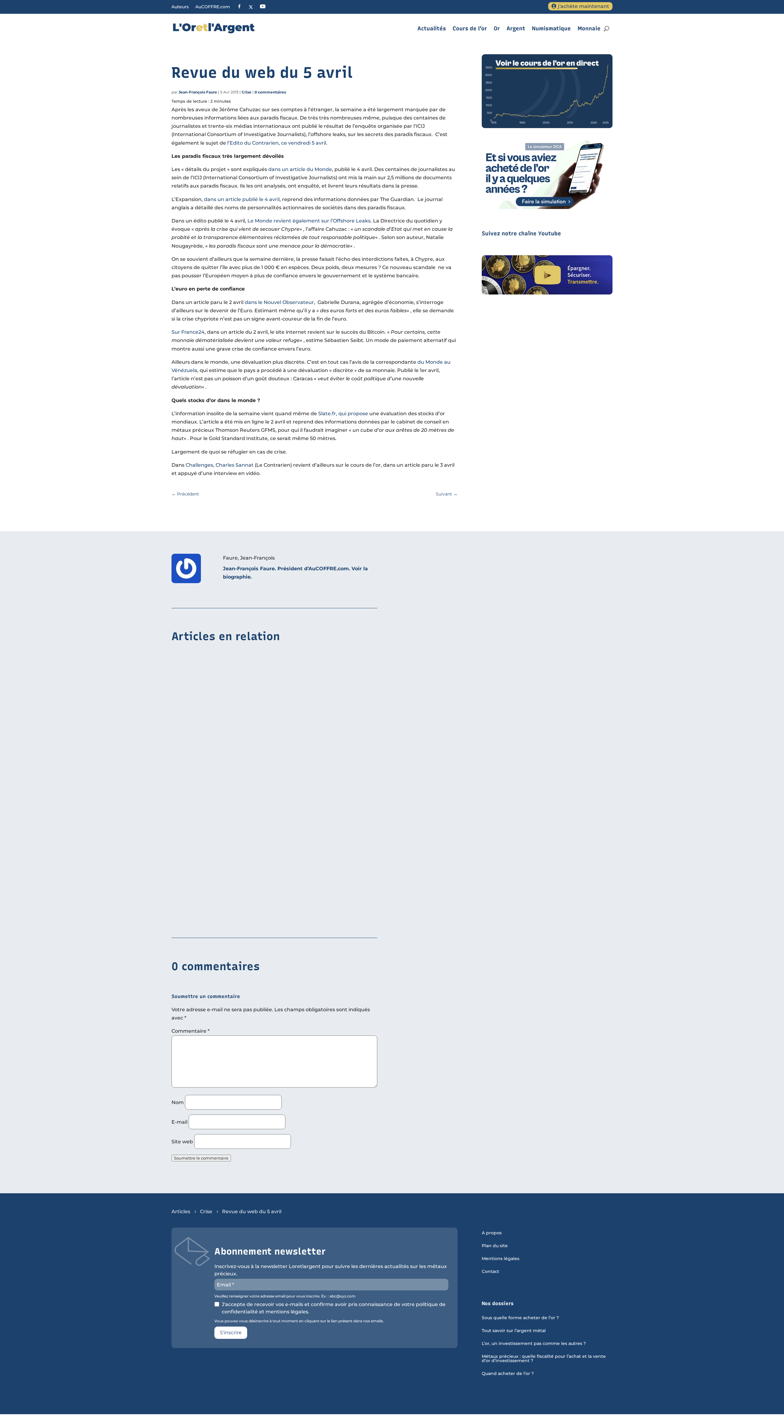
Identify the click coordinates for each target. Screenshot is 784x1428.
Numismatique (551, 28)
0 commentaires (270, 92)
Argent (516, 28)
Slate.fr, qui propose (343, 413)
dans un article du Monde (300, 169)
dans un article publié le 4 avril (242, 199)
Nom (178, 1102)
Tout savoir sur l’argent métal (514, 1330)
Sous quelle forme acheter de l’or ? (520, 1318)
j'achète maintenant (583, 6)
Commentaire (190, 1031)
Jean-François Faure (198, 92)
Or (497, 28)
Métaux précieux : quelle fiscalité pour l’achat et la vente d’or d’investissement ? (544, 1358)
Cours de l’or (470, 28)
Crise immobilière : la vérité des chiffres (223, 920)
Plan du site (495, 1246)
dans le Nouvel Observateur (279, 302)
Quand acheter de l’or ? (508, 1373)
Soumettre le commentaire (201, 1158)
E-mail (179, 1122)
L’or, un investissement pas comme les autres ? (534, 1343)
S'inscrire (231, 1332)
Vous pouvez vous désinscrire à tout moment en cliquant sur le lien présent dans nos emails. (299, 1321)
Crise (246, 92)
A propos (492, 1233)
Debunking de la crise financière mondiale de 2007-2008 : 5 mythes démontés (270, 826)
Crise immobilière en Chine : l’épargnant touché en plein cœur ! (251, 731)
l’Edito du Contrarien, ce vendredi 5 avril (276, 143)
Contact (490, 1271)
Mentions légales (500, 1258)
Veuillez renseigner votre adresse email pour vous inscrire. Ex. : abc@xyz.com (285, 1296)
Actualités (431, 28)
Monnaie (589, 28)
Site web (182, 1142)
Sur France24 (188, 332)
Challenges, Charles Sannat (220, 465)
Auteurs (180, 7)
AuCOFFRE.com (212, 7)
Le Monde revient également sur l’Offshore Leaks (309, 221)
